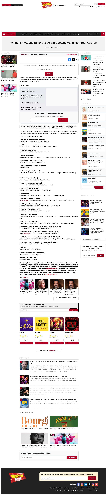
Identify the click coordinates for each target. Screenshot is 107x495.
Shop (63, 34)
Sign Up (49, 74)
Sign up (100, 255)
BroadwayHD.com (49, 274)
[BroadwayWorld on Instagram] (81, 484)
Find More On (48, 350)
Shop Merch (7, 5)
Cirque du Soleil (51, 269)
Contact (63, 488)
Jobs (51, 34)
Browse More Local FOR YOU (66, 297)
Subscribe (72, 457)
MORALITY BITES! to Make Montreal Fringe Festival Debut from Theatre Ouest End (54, 388)
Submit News (74, 488)
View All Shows (87, 187)
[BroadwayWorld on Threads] (92, 484)
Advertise (52, 488)
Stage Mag (76, 34)
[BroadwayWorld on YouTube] (96, 484)
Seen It (26, 340)
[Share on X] (73, 59)
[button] (103, 34)
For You (26, 277)
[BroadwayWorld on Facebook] (78, 484)
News (30, 34)
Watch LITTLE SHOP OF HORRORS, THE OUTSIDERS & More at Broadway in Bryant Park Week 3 (98, 60)
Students (57, 34)
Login (97, 34)
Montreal (24, 34)
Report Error (95, 488)
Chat (47, 34)
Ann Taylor (26, 234)
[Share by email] (77, 59)
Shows (35, 34)
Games (69, 34)
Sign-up (95, 4)
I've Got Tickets (26, 343)
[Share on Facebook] (69, 59)
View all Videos (85, 99)
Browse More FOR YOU (91, 239)
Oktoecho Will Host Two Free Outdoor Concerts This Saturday (48, 376)
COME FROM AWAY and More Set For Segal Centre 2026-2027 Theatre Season (53, 399)
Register (89, 34)
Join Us (68, 488)
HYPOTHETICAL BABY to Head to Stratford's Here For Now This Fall (9, 77)
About (57, 488)
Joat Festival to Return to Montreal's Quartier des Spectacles (7, 91)
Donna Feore (24, 201)
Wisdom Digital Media (72, 491)
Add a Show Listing (17, 5)
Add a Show (99, 187)
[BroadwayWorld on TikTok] (89, 484)
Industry (41, 34)
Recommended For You (87, 195)
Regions (82, 488)
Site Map (88, 488)
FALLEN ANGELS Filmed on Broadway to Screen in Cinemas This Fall (8, 62)
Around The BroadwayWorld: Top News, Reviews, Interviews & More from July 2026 (32, 97)
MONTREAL (60, 5)
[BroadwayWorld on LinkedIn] (85, 484)
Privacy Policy (94, 491)
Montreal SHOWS (86, 104)
